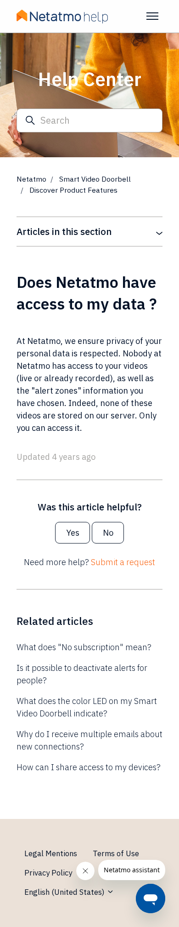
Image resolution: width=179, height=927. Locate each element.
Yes (72, 532)
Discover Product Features (73, 190)
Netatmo (31, 178)
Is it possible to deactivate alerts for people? (82, 674)
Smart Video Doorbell (95, 178)
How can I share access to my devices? (89, 767)
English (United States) (65, 892)
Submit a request (123, 562)
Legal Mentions (50, 853)
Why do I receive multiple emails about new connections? (89, 740)
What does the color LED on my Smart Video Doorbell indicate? (87, 707)
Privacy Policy (48, 873)
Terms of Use (116, 853)
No (108, 532)
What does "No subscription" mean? (84, 647)
